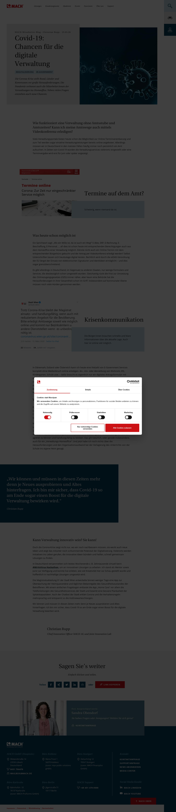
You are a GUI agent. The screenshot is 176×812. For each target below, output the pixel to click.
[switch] (74, 417)
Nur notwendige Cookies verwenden (87, 428)
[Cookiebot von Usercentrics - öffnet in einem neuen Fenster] (128, 382)
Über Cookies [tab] (124, 390)
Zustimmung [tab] (52, 390)
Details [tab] (88, 390)
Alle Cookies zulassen (122, 428)
